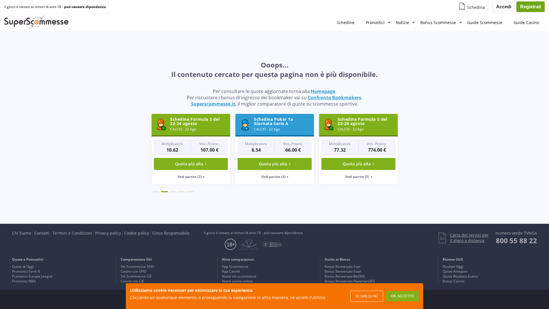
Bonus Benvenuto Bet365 (345, 276)
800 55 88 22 (516, 240)
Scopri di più (367, 296)
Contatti (41, 233)
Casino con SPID (133, 271)
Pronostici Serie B (26, 271)
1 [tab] (155, 191)
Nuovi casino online (237, 281)
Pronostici (375, 22)
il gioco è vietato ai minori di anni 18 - (55, 7)
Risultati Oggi (453, 266)
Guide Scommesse (484, 22)
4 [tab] (181, 191)
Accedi (503, 6)
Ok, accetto (402, 296)
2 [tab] (164, 191)
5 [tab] (190, 191)
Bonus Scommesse (438, 22)
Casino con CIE (132, 281)
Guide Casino (526, 22)
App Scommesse (235, 266)
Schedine (346, 22)
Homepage (323, 91)
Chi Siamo (21, 233)
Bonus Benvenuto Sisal (343, 271)
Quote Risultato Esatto (460, 276)
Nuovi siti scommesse (239, 276)
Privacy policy (108, 233)
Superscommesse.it (213, 104)
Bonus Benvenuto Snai (342, 266)
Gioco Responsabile (171, 233)
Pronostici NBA (24, 281)
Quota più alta (189, 164)
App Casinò (231, 271)
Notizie (402, 22)
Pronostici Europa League (32, 276)
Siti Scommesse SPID (137, 266)
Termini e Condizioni (72, 233)
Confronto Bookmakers (334, 97)
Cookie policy (136, 233)
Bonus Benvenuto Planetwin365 (350, 281)
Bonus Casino (453, 281)
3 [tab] (173, 191)
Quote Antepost (455, 271)
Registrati (530, 6)
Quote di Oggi (23, 266)
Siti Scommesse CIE (136, 276)
